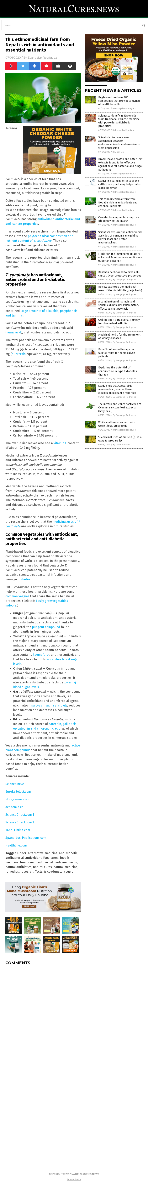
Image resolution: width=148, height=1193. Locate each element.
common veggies (17, 596)
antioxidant (33, 858)
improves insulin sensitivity (48, 705)
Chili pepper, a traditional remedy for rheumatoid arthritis (119, 321)
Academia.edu (15, 807)
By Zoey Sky (118, 152)
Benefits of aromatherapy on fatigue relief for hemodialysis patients (116, 353)
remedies (12, 871)
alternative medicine (42, 853)
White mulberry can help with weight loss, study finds (116, 424)
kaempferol (41, 654)
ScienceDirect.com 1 (19, 814)
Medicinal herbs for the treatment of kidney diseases (119, 336)
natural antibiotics (18, 867)
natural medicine (65, 867)
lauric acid (14, 332)
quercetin (19, 354)
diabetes (24, 579)
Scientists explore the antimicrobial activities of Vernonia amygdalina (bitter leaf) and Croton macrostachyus (120, 237)
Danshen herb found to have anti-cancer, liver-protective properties (119, 274)
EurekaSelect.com (18, 791)
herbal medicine (55, 862)
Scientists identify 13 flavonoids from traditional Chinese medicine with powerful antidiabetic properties (119, 121)
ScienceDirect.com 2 (19, 822)
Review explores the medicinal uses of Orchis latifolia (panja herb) (120, 288)
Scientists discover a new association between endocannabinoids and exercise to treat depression (119, 143)
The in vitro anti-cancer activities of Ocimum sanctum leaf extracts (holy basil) (119, 407)
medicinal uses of (65, 521)
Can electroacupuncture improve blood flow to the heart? (118, 219)
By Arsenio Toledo (121, 444)
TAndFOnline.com (17, 830)
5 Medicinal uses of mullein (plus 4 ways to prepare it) (120, 439)
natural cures (42, 867)
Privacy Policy (74, 1179)
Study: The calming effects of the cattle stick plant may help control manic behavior (119, 184)
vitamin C (60, 443)
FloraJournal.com (17, 799)
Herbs (72, 862)
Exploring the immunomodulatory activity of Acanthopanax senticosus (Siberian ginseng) (120, 257)
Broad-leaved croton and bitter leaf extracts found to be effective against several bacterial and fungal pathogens (120, 164)
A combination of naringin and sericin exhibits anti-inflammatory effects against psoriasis (118, 305)
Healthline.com (16, 845)
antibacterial (14, 858)
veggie (68, 871)
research (26, 871)
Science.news (14, 784)
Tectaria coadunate (48, 871)
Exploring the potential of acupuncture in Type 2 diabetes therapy (117, 371)
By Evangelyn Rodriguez (124, 108)
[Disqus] (43, 1016)
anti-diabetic (68, 853)
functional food (31, 862)
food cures (50, 858)
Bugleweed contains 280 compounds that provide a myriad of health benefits (119, 101)
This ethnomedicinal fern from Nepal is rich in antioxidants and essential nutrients (117, 202)
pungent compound (46, 627)
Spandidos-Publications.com (25, 838)
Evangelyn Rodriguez (42, 57)
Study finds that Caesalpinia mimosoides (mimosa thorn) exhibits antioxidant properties (117, 389)
